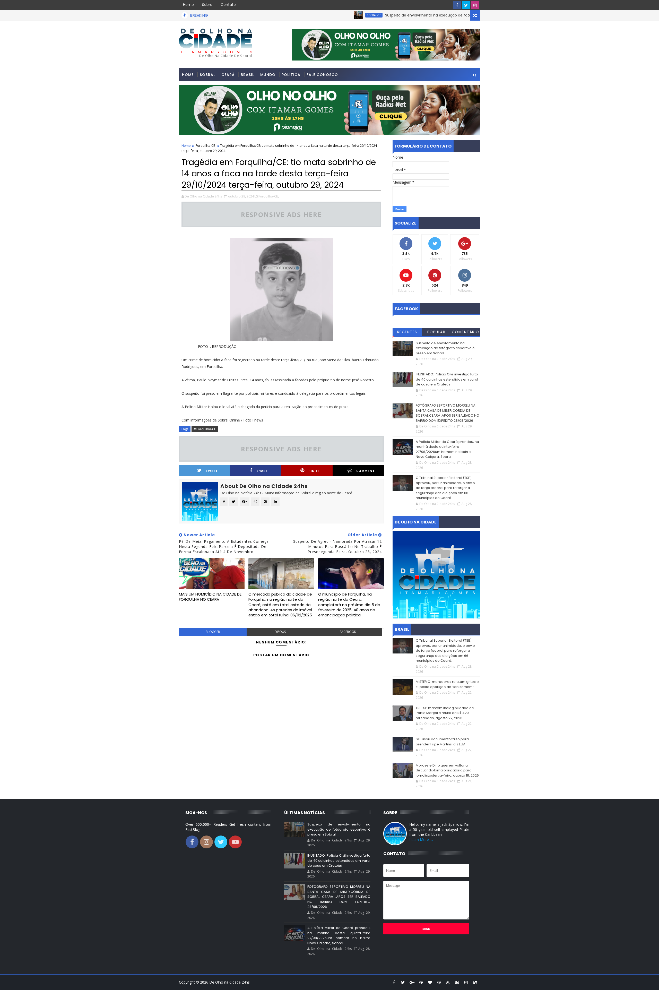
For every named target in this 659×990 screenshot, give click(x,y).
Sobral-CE (345, 15)
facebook (348, 632)
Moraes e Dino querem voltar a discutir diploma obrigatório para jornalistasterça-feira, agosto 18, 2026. (448, 770)
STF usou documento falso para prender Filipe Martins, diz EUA (442, 742)
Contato (228, 4)
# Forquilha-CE (205, 429)
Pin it (313, 471)
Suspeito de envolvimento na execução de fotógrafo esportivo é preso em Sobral (430, 15)
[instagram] (475, 5)
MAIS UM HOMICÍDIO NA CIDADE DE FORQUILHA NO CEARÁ (210, 596)
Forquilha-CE (205, 145)
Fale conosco (322, 74)
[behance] (457, 982)
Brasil (247, 74)
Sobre (207, 4)
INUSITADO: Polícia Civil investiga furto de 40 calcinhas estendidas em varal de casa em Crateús (447, 379)
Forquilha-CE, (268, 196)
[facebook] (457, 5)
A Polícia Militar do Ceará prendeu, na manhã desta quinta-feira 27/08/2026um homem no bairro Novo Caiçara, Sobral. (447, 449)
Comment (365, 471)
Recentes (407, 331)
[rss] (448, 982)
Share (262, 471)
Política (291, 74)
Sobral (207, 74)
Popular (436, 331)
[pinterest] (421, 982)
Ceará (228, 74)
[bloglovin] (430, 982)
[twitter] (466, 5)
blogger (213, 632)
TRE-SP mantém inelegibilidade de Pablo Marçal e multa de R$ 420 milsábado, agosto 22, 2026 (445, 712)
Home (188, 4)
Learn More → (421, 839)
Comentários (465, 332)
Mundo (267, 74)
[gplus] (412, 982)
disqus (280, 632)
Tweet (212, 471)
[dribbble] (439, 982)
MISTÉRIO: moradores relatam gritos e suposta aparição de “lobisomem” (447, 684)
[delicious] (475, 982)
